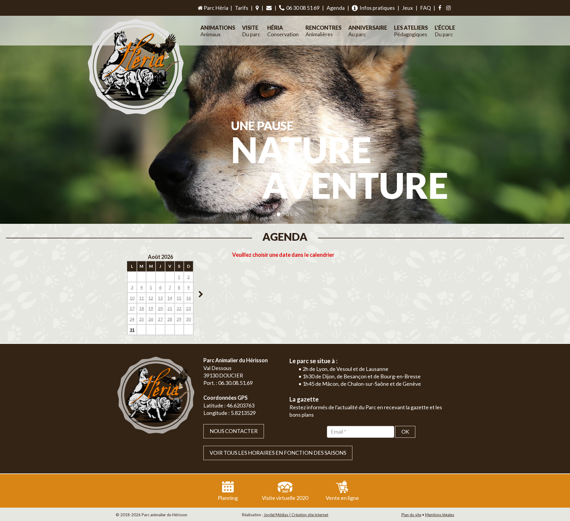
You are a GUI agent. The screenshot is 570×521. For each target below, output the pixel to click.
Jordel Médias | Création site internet (296, 514)
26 (150, 319)
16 (188, 297)
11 (141, 297)
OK (405, 431)
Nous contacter (234, 431)
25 (141, 319)
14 (169, 297)
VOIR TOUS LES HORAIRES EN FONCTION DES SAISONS (278, 452)
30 (188, 319)
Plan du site (411, 514)
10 (132, 297)
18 (141, 308)
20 (160, 308)
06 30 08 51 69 (301, 7)
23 (188, 308)
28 (169, 319)
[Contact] (269, 8)
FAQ (425, 7)
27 (160, 319)
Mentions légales (439, 514)
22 (179, 308)
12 (150, 297)
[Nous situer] (257, 8)
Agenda (336, 7)
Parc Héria (215, 7)
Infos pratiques (376, 7)
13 (160, 297)
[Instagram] (448, 8)
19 (150, 308)
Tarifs (241, 7)
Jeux (407, 7)
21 (169, 308)
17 (132, 308)
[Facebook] (439, 8)
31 (132, 329)
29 (179, 319)
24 (132, 319)
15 (179, 297)
